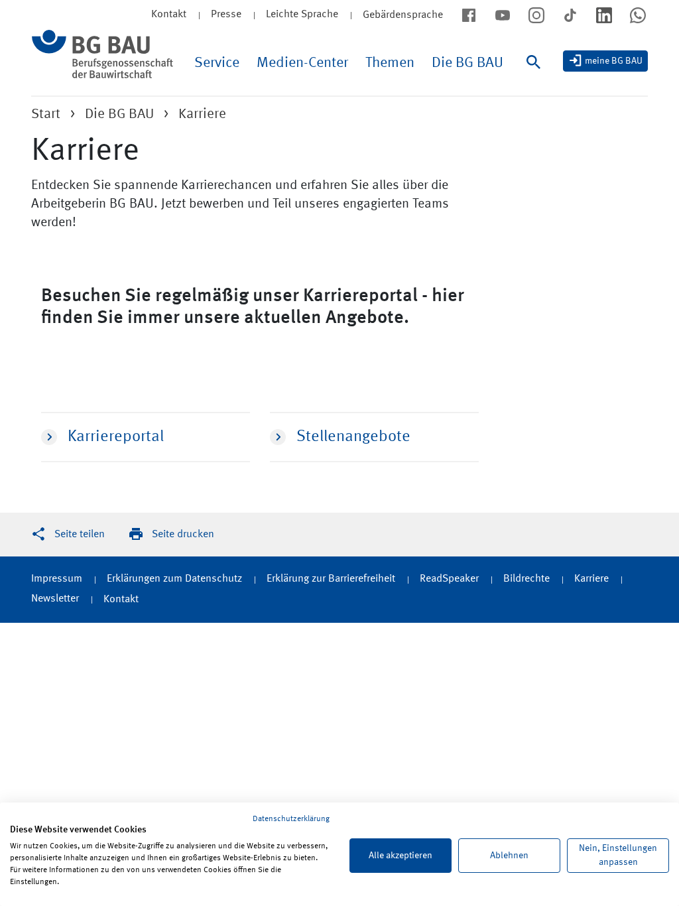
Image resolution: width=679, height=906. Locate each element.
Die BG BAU (467, 63)
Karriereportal (116, 437)
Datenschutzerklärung (291, 819)
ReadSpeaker (449, 579)
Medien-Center (302, 63)
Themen (389, 63)
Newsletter (55, 599)
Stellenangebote (353, 437)
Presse (226, 14)
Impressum (56, 579)
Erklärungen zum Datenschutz (174, 579)
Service (216, 63)
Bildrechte (526, 579)
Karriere (591, 579)
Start (45, 114)
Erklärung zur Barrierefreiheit (331, 579)
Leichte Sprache (302, 14)
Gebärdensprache (403, 15)
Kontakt (121, 599)
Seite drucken (183, 534)
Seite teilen (79, 534)
